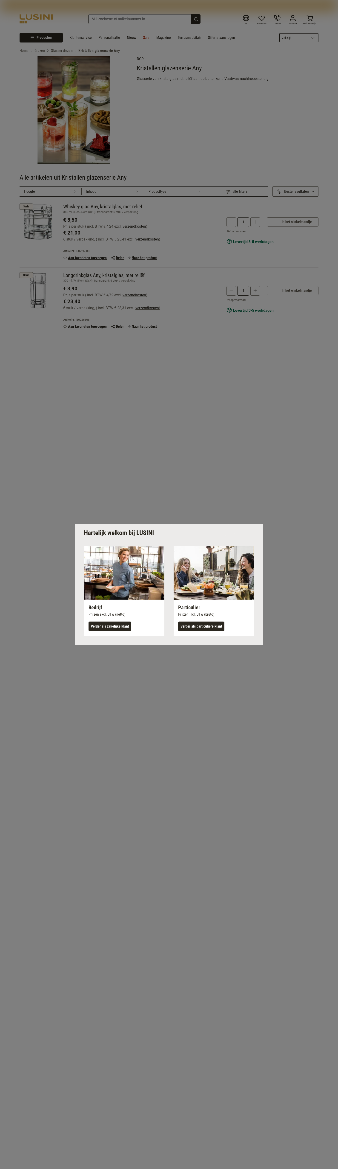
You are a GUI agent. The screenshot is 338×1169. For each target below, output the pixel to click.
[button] (124, 591)
